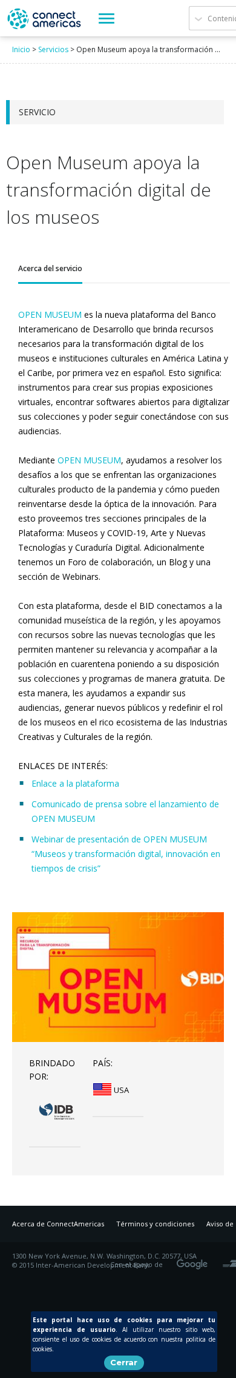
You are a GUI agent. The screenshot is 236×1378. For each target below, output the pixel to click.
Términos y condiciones (155, 1223)
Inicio (21, 49)
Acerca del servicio (50, 268)
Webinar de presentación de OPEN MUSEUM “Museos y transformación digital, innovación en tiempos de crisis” (125, 853)
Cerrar (123, 1362)
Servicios (53, 49)
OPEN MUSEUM (50, 314)
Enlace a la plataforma (75, 783)
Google (194, 1260)
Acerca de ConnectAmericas (58, 1223)
